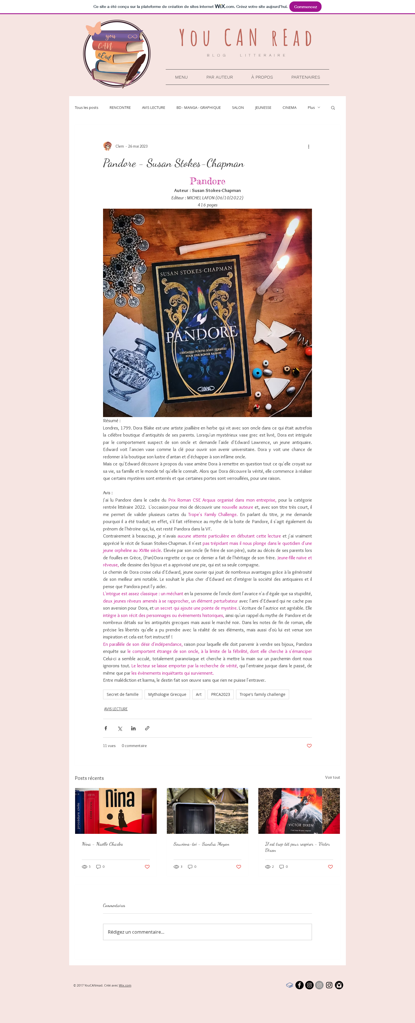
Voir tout (332, 777)
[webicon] (289, 985)
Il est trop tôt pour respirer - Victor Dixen (297, 847)
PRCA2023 (220, 694)
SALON (238, 107)
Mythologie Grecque (167, 694)
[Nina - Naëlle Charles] (116, 811)
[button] (181, 77)
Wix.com (125, 985)
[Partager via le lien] (147, 728)
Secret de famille (123, 694)
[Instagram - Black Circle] (309, 985)
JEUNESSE (263, 107)
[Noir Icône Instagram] (329, 985)
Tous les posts (86, 107)
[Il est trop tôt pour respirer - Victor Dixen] (299, 811)
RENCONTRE (120, 107)
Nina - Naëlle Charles (102, 844)
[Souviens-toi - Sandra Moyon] (207, 811)
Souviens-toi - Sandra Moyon (201, 844)
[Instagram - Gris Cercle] (319, 985)
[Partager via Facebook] (105, 728)
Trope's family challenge (262, 694)
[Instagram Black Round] (339, 985)
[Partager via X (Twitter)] (119, 728)
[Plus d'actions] (308, 146)
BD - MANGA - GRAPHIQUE (198, 107)
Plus (311, 107)
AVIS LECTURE (153, 107)
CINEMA (289, 107)
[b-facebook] (299, 985)
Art (199, 694)
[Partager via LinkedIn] (133, 728)
